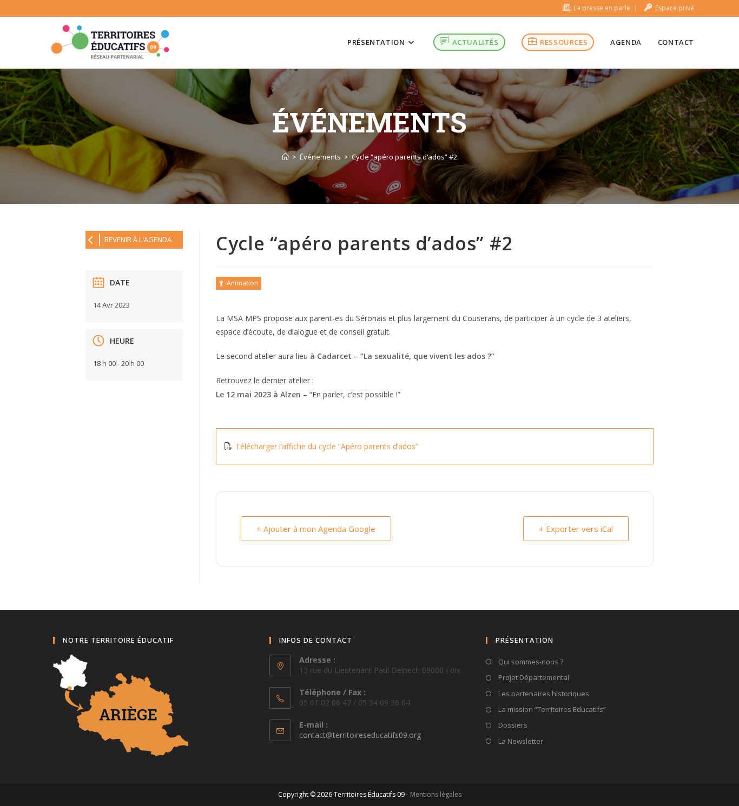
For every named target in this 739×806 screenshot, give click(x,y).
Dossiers (512, 725)
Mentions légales (435, 794)
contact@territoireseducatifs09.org (360, 735)
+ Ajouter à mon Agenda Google (315, 528)
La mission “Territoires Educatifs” (551, 709)
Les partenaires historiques (543, 693)
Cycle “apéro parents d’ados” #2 (404, 157)
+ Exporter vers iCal (576, 528)
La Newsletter (520, 741)
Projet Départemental (533, 677)
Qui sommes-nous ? (530, 662)
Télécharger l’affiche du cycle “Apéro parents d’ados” (326, 446)
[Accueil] (285, 157)
